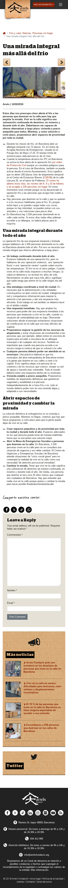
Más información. (40, 870)
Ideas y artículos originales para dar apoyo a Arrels (7, 63)
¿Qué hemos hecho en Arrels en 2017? (61, 63)
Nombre (12, 590)
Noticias (26, 33)
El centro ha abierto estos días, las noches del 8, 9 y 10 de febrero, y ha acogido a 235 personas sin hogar (35, 183)
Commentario (15, 534)
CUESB (48, 177)
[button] (44, 4)
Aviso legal (35, 879)
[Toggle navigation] (60, 4)
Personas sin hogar (42, 33)
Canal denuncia (43, 882)
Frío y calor (15, 33)
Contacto (30, 882)
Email (11, 603)
